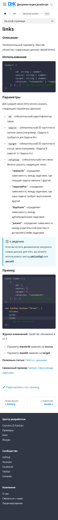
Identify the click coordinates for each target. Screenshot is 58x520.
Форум (6, 439)
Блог (5, 435)
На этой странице (14, 21)
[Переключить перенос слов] (46, 64)
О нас (5, 493)
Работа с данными (36, 360)
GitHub (6, 457)
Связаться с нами (12, 498)
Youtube (7, 462)
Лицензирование (12, 503)
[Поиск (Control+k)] (51, 4)
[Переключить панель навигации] (4, 4)
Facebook (7, 466)
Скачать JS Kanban (13, 425)
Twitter (6, 471)
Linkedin (7, 476)
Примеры (8, 430)
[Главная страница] (5, 13)
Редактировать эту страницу (22, 387)
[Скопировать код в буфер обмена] (52, 64)
